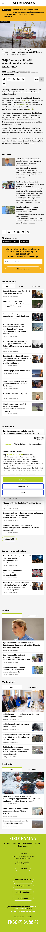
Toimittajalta (6, 9)
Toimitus (23, 869)
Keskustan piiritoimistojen (26, 908)
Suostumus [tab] (6, 444)
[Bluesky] (31, 923)
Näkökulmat (27, 844)
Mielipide (6, 719)
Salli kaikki (23, 480)
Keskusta (16, 844)
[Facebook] (10, 923)
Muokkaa (21, 486)
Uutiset (5, 296)
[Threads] (36, 923)
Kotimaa (15, 241)
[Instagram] (21, 923)
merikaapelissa (22, 105)
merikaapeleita (25, 100)
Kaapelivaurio (5, 21)
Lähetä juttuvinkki (23, 886)
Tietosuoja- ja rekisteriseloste (23, 911)
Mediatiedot (23, 898)
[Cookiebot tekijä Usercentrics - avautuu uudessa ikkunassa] (34, 438)
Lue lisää (6, 17)
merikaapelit (24, 241)
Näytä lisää (9, 539)
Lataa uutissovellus (23, 880)
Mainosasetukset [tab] (35, 444)
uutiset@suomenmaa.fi (23, 858)
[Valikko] (3, 3)
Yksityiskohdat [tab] (19, 444)
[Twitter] (15, 923)
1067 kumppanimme (15, 454)
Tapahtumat (23, 846)
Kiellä (23, 492)
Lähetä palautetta (23, 892)
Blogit (37, 844)
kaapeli (30, 109)
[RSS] (26, 923)
